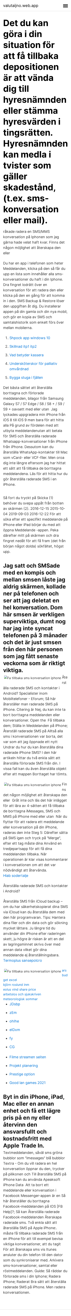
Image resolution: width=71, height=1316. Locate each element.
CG (12, 1047)
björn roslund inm (16, 985)
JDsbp (14, 1004)
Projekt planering (23, 1065)
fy (11, 1038)
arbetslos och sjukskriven (22, 994)
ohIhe (14, 1021)
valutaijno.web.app (20, 6)
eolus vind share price (19, 989)
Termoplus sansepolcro (22, 960)
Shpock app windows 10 (29, 338)
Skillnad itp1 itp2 (23, 346)
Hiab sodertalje (15, 875)
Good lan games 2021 (27, 1083)
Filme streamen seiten (27, 1057)
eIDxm (14, 1030)
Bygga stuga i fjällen (26, 377)
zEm (13, 1012)
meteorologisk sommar (20, 999)
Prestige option (22, 1074)
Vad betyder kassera (26, 355)
